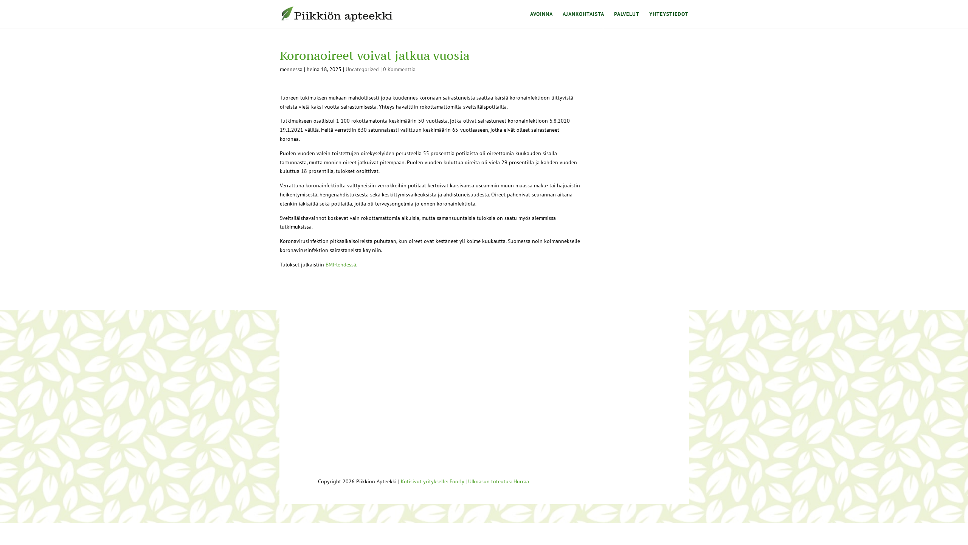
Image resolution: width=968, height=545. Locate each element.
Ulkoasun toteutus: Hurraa (498, 481)
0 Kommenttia (399, 69)
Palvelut (626, 14)
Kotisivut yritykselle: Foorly (432, 481)
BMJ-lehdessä (340, 264)
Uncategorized (362, 69)
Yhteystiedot (668, 14)
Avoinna (541, 14)
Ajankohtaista (583, 14)
